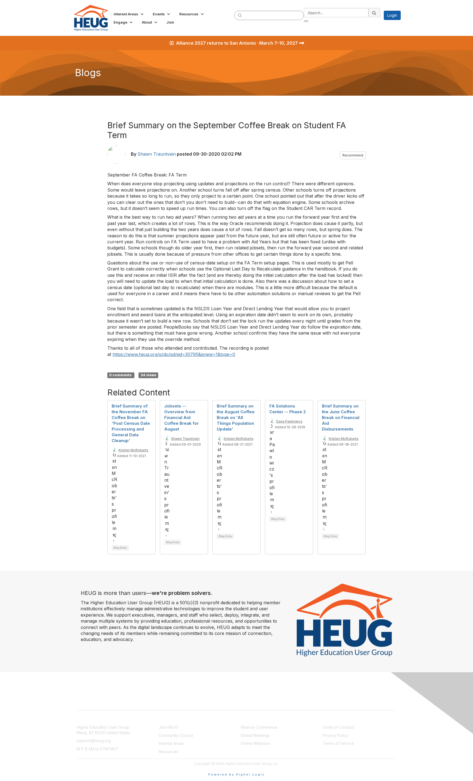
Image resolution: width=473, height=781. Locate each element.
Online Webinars (255, 743)
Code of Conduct (338, 727)
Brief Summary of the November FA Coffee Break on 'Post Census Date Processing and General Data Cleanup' (131, 423)
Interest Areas (171, 743)
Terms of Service (338, 743)
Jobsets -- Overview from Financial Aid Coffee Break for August (181, 417)
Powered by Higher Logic (236, 774)
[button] (129, 14)
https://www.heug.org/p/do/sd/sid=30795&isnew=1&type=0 (174, 354)
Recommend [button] (352, 155)
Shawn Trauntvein (156, 154)
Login (392, 15)
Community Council (176, 735)
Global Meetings (255, 735)
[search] (240, 15)
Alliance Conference (259, 727)
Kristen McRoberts (133, 450)
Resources (168, 751)
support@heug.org (94, 740)
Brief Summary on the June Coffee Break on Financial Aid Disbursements (340, 417)
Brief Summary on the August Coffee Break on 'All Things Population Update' (236, 417)
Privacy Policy (335, 735)
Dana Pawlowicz (289, 421)
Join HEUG (168, 727)
